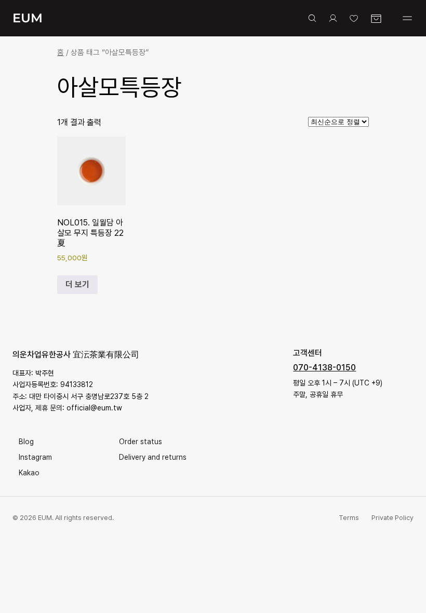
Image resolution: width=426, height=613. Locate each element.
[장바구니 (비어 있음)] (376, 18)
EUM (27, 17)
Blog (26, 441)
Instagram (35, 457)
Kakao (29, 473)
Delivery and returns (153, 457)
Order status (140, 441)
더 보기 (77, 284)
